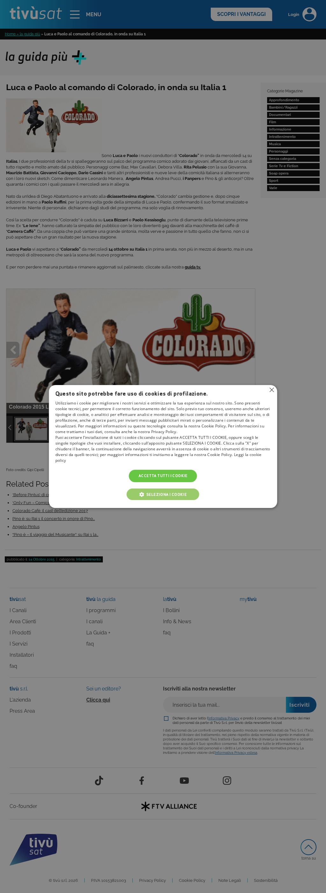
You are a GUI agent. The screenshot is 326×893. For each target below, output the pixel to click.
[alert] (163, 446)
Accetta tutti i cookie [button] (163, 476)
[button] (163, 494)
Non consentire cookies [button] (271, 390)
